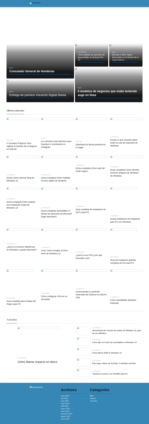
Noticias (93, 398)
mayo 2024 (65, 403)
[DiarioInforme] (35, 3)
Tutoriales (12, 319)
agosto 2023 (65, 416)
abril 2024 (64, 406)
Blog (91, 396)
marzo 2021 (65, 419)
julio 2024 (64, 398)
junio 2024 (65, 401)
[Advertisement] (74, 24)
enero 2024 (65, 411)
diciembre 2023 (66, 414)
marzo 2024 (65, 409)
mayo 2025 (65, 396)
